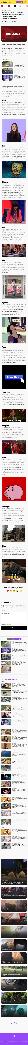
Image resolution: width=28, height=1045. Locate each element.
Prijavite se (14, 628)
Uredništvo (3, 1041)
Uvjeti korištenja (24, 1041)
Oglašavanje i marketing (13, 1041)
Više (14, 1022)
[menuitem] (25, 2)
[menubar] (25, 2)
